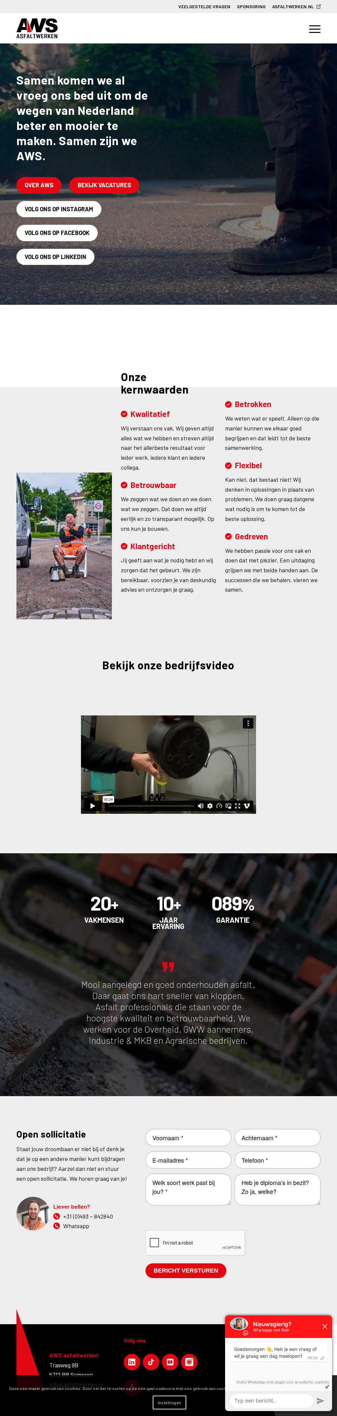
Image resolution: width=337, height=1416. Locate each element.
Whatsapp (76, 1225)
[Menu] (312, 28)
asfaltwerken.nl (293, 6)
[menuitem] (204, 7)
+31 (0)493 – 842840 (88, 1216)
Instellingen (169, 1402)
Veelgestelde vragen (204, 6)
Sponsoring (251, 6)
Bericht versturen (186, 1270)
